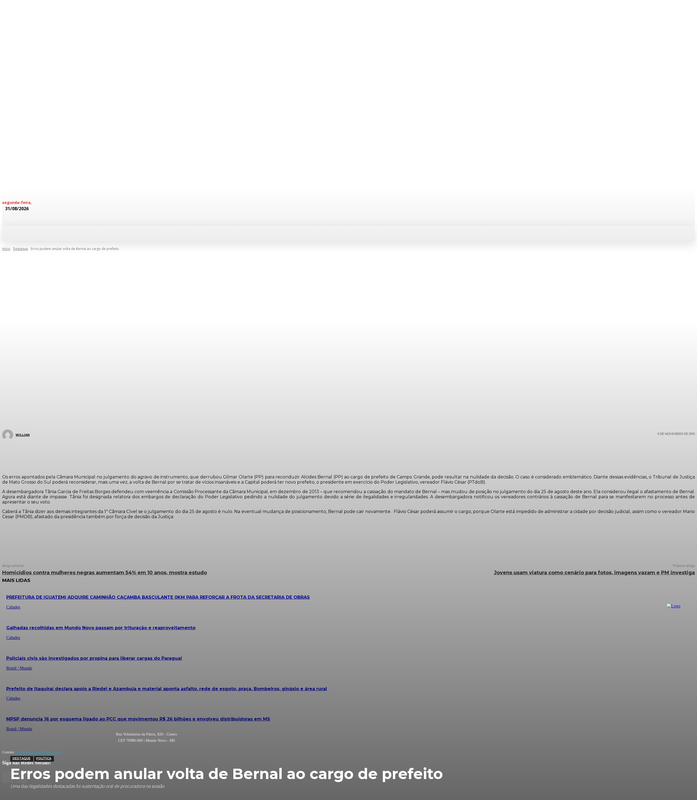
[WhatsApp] (361, 454)
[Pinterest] (345, 454)
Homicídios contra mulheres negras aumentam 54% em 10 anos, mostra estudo (104, 573)
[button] (291, 233)
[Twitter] (328, 454)
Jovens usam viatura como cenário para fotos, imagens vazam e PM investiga (594, 573)
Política (43, 758)
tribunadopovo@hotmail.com (39, 752)
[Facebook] (312, 454)
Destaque (21, 758)
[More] (381, 454)
